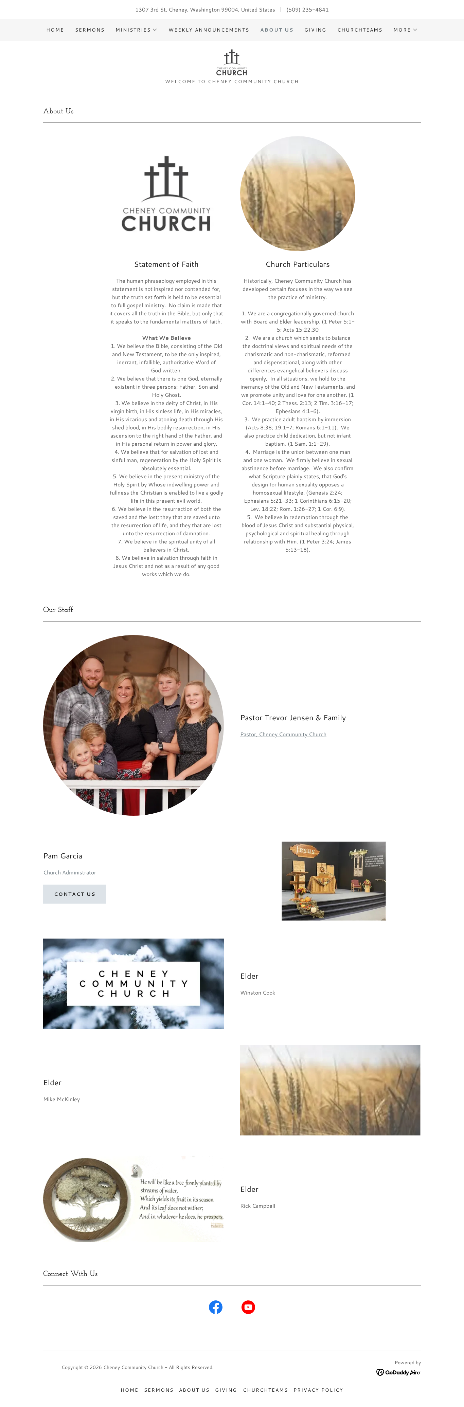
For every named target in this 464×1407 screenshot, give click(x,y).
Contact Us (74, 894)
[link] (232, 62)
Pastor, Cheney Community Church (283, 734)
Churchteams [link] (359, 29)
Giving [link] (315, 29)
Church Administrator (69, 872)
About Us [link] (276, 29)
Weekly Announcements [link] (208, 29)
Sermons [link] (90, 29)
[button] (136, 30)
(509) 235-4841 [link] (307, 9)
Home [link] (55, 29)
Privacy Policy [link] (318, 1390)
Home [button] (130, 1390)
